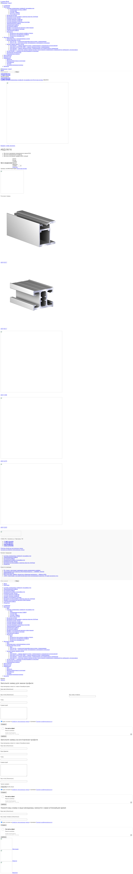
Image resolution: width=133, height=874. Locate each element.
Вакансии (9, 59)
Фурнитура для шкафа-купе (17, 36)
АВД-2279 (4, 461)
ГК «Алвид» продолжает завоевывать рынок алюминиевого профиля (22, 570)
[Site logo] (6, 3)
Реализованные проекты (13, 54)
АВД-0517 (4, 262)
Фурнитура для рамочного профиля (19, 34)
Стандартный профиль (13, 30)
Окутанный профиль (12, 26)
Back (8, 608)
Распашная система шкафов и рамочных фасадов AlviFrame (22, 16)
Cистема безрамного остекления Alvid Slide (18, 22)
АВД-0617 (4, 329)
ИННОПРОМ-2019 (9, 573)
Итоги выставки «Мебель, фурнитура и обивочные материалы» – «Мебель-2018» (25, 574)
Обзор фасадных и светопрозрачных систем (18, 38)
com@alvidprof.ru (8, 544)
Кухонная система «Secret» (14, 18)
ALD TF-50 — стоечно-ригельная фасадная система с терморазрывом (28, 41)
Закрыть (3, 680)
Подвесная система (12, 15)
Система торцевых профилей (14, 20)
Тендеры (9, 63)
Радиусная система (15, 13)
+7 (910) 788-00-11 (8, 543)
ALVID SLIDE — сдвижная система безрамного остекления (22, 51)
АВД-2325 (4, 527)
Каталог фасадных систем (13, 40)
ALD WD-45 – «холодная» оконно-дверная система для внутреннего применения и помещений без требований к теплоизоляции (44, 49)
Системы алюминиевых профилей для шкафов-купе (20, 8)
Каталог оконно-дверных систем (15, 44)
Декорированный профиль (14, 23)
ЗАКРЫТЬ (3, 736)
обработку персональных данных (20, 721)
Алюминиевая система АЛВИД (18, 9)
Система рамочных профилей (14, 19)
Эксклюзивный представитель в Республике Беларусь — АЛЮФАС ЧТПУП (24, 571)
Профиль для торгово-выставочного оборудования (20, 27)
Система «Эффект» (15, 12)
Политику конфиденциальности (44, 721)
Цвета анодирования (6, 163)
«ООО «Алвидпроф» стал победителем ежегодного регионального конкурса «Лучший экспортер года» (31, 575)
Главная (3, 80)
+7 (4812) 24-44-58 (8, 541)
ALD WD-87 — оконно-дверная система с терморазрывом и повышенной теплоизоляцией (33, 45)
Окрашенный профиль (13, 25)
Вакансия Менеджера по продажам (16, 60)
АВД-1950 (4, 395)
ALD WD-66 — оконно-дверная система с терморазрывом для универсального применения (34, 48)
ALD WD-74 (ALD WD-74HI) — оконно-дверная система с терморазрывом (29, 47)
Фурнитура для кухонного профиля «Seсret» (21, 33)
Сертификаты (10, 62)
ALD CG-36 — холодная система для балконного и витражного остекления (30, 42)
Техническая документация (14, 52)
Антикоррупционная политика (15, 65)
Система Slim (13, 11)
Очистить (15, 167)
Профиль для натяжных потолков (15, 29)
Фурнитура (10, 31)
